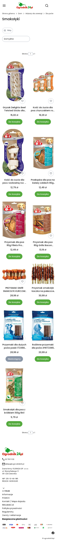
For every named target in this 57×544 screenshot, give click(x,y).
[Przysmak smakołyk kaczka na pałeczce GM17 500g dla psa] (43, 274)
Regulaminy (8, 511)
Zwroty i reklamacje (11, 515)
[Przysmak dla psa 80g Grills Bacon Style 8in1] (43, 220)
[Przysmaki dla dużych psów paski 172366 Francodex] (14, 325)
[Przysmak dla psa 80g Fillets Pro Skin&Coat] (14, 220)
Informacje (7, 494)
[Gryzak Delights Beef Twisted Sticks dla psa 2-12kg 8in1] (14, 82)
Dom (20, 13)
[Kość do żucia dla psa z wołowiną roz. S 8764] (14, 153)
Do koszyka (14, 121)
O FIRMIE (6, 491)
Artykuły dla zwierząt (33, 13)
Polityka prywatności (12, 508)
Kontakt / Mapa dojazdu (13, 501)
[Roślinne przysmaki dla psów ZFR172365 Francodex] (43, 326)
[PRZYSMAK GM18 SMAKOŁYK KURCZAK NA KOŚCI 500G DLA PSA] (14, 274)
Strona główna (8, 13)
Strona (25, 54)
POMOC (6, 498)
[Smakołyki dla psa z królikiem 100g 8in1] (14, 386)
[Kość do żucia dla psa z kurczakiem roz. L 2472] (43, 82)
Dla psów (49, 13)
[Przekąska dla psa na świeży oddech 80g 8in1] (43, 153)
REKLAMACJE (8, 504)
